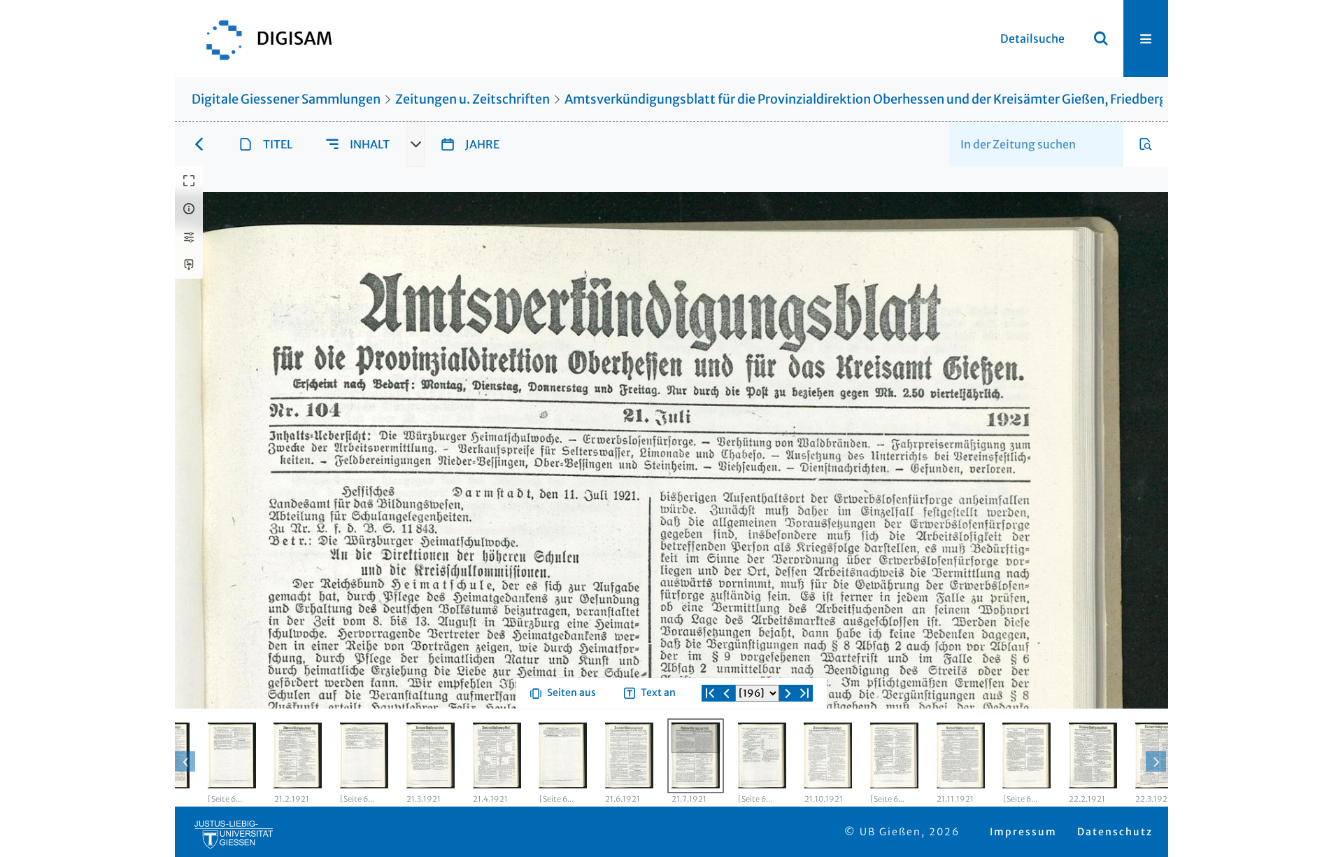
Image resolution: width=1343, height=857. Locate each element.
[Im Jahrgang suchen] (1145, 144)
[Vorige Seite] (726, 743)
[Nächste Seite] (787, 743)
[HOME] (262, 38)
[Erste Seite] (710, 743)
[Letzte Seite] (804, 743)
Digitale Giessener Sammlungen (286, 99)
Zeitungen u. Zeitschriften (472, 99)
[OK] (1101, 38)
